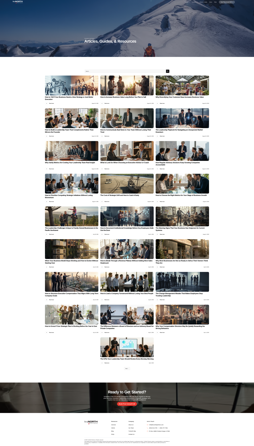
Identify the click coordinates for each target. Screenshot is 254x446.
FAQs (112, 434)
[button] (187, 2)
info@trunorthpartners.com (156, 424)
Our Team (131, 428)
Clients (113, 428)
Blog (112, 431)
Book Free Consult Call (127, 404)
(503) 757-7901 (164, 428)
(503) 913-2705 (153, 428)
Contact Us (131, 434)
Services (113, 424)
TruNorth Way (132, 431)
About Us (131, 424)
